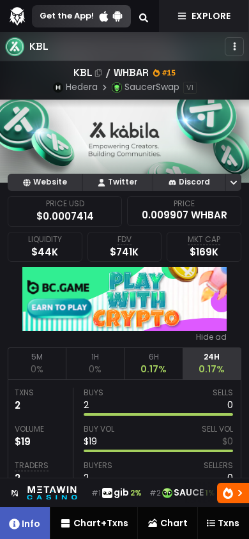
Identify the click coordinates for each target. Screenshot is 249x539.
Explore (211, 16)
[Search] (143, 16)
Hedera (82, 86)
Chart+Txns (100, 523)
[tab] (37, 363)
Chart (174, 523)
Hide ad (211, 337)
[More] (234, 46)
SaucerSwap (151, 86)
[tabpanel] (124, 438)
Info (31, 523)
